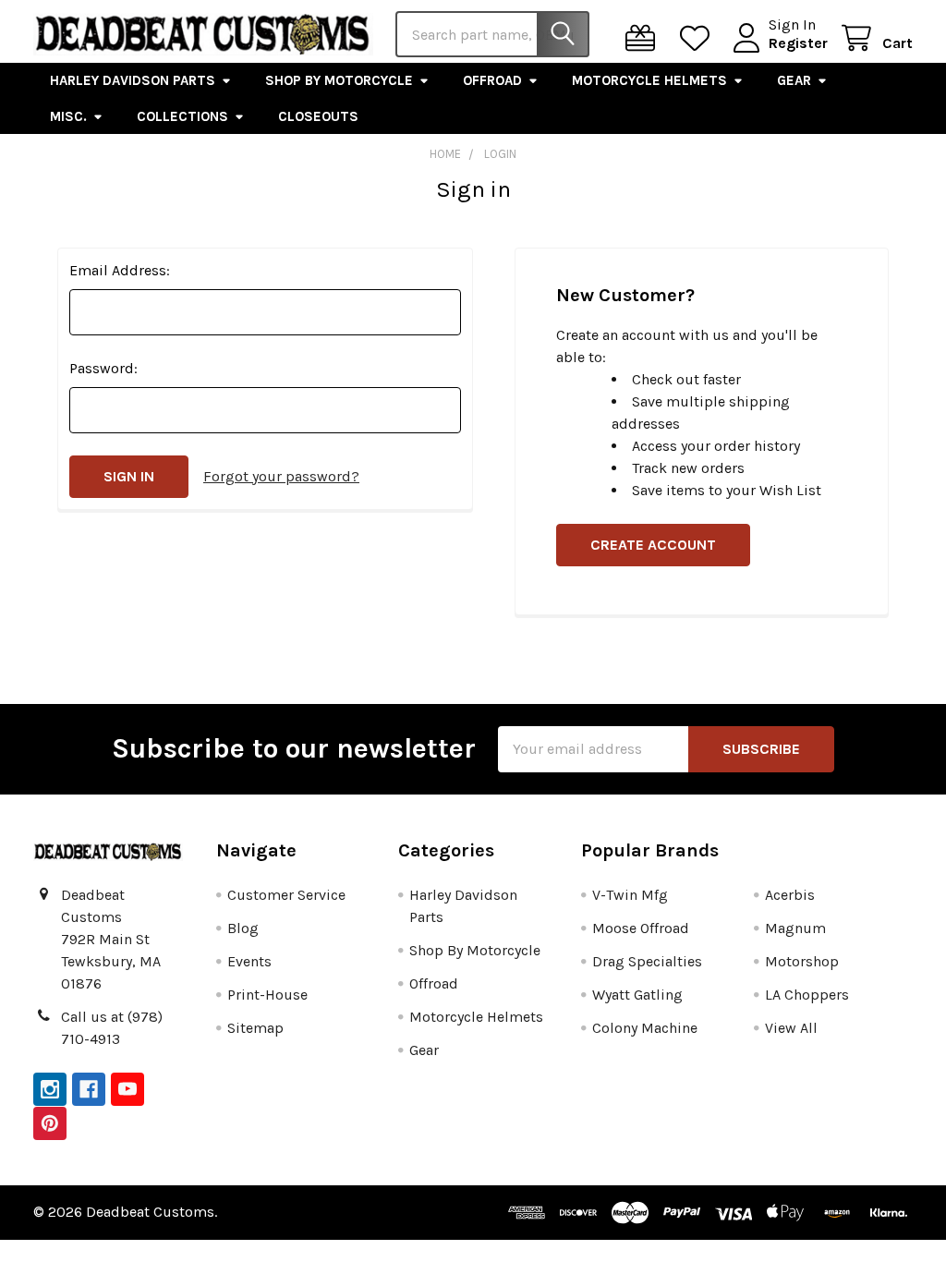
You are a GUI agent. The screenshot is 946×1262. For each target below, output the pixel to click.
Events (249, 961)
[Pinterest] (50, 1123)
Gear (794, 80)
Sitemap (255, 1028)
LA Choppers (807, 994)
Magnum (795, 928)
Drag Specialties (647, 961)
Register (798, 43)
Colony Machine (644, 1028)
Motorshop (802, 961)
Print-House (267, 994)
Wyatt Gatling (637, 994)
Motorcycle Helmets (649, 80)
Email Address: (119, 270)
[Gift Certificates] (644, 38)
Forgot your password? (281, 476)
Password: (103, 368)
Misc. (68, 116)
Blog (243, 928)
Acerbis (790, 895)
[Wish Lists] (699, 38)
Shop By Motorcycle (339, 80)
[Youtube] (127, 1089)
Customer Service (286, 895)
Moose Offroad (640, 928)
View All (791, 1028)
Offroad (492, 80)
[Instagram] (50, 1089)
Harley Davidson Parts (132, 80)
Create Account (653, 544)
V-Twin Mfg (630, 895)
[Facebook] (88, 1089)
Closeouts (318, 116)
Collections (182, 116)
